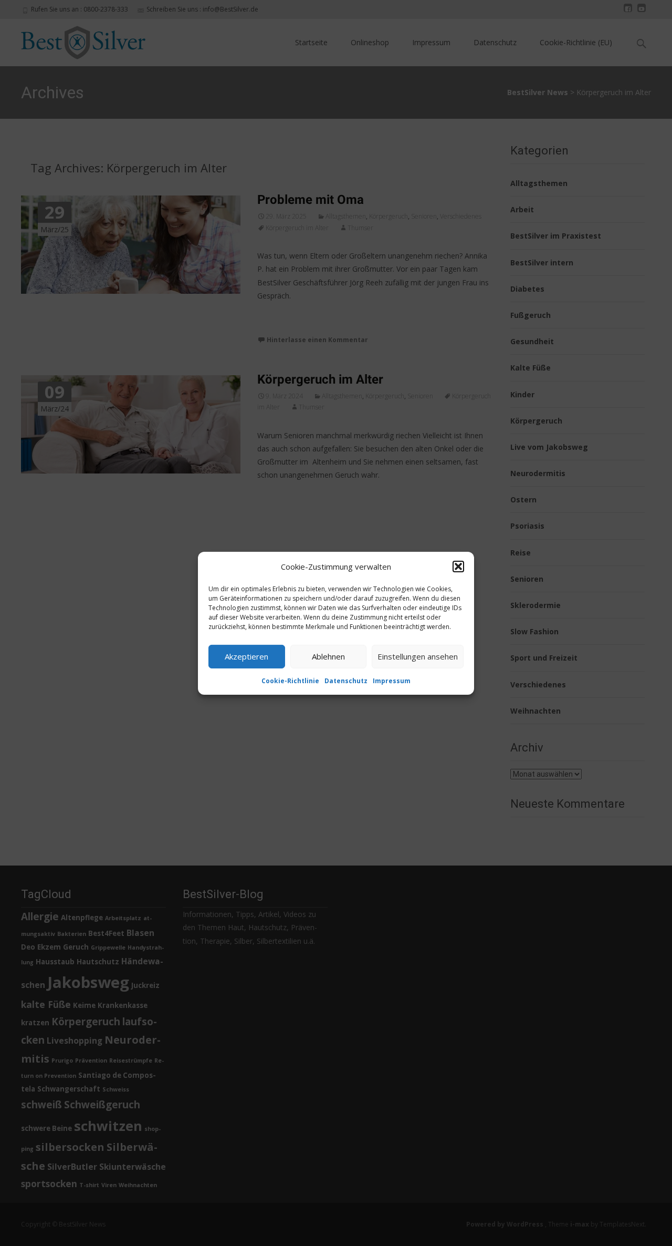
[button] (458, 566)
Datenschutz (346, 680)
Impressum (392, 680)
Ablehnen (328, 656)
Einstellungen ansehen (417, 656)
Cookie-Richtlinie (290, 680)
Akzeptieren (246, 656)
